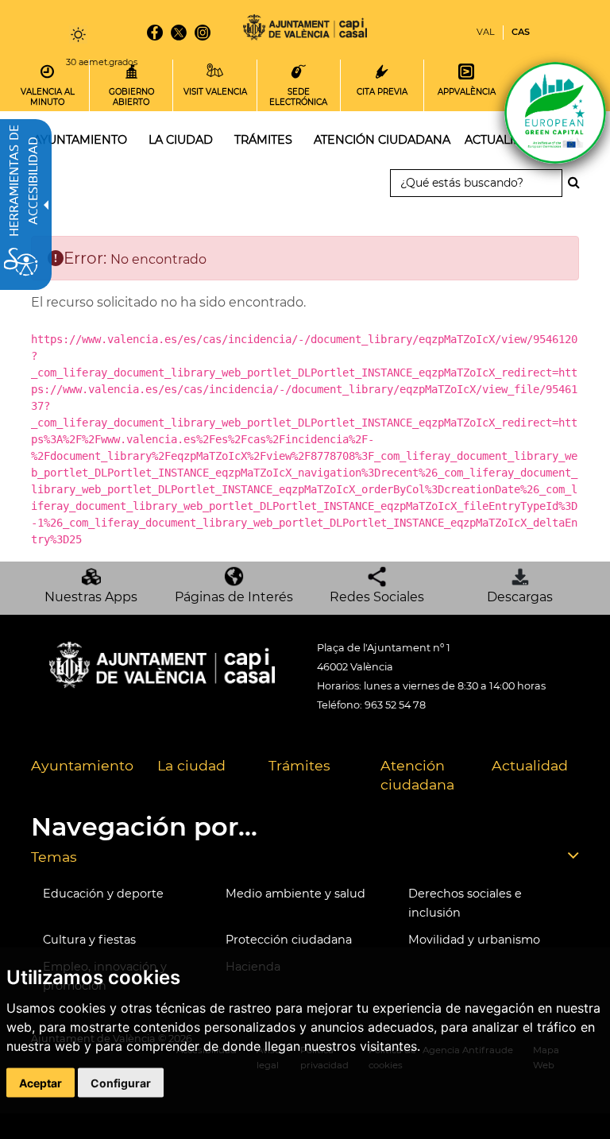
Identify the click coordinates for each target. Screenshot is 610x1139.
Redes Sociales (377, 596)
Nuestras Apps (90, 596)
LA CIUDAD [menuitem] (181, 140)
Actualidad (530, 765)
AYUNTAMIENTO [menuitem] (80, 140)
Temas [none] (54, 856)
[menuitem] (82, 776)
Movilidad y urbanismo (474, 939)
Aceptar (40, 1082)
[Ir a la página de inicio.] (305, 30)
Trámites (299, 765)
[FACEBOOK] (155, 32)
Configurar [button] (121, 1082)
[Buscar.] (578, 182)
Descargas (520, 596)
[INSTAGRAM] (202, 32)
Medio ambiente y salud (295, 893)
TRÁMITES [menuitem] (263, 140)
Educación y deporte (103, 893)
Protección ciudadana (289, 939)
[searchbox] (476, 183)
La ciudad (191, 765)
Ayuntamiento (82, 765)
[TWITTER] (179, 32)
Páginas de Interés (234, 596)
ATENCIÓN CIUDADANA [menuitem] (382, 140)
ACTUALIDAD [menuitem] (502, 140)
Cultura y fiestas (89, 939)
